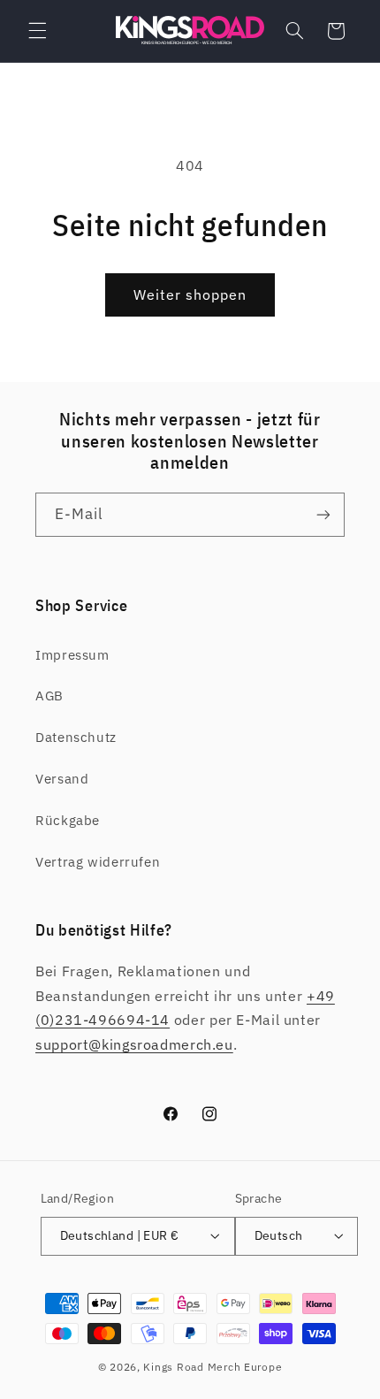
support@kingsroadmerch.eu (134, 1044)
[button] (37, 31)
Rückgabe (67, 820)
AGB (49, 695)
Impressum (72, 654)
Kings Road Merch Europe (212, 1366)
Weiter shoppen (190, 294)
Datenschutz (76, 737)
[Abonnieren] (323, 514)
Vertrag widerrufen (97, 861)
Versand (61, 778)
